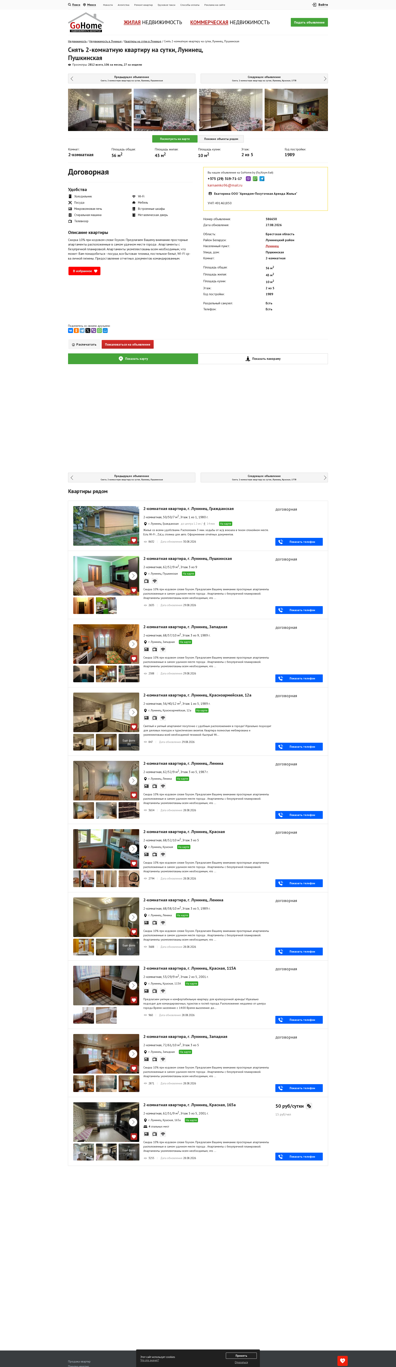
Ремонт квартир (143, 4)
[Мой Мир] (105, 330)
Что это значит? (149, 1360)
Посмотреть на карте (175, 139)
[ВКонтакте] (70, 330)
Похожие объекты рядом (221, 139)
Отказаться (241, 1362)
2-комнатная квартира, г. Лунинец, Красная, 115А (189, 968)
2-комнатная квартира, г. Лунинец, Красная (184, 831)
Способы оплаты (189, 4)
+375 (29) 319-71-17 (225, 178)
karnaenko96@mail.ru (225, 185)
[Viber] (93, 330)
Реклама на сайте (214, 4)
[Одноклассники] (76, 330)
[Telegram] (82, 330)
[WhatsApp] (99, 330)
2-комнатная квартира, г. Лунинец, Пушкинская (187, 558)
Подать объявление (309, 22)
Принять (241, 1356)
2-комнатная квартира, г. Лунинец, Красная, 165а (189, 1104)
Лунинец (272, 246)
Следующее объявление (264, 78)
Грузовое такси (166, 4)
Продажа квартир (79, 1361)
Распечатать (86, 344)
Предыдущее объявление (132, 78)
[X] (87, 330)
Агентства (123, 4)
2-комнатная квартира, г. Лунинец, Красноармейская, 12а (197, 695)
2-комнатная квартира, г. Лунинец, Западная (185, 626)
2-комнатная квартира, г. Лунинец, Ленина (183, 763)
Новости (108, 4)
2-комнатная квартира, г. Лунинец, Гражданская (188, 508)
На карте (225, 523)
